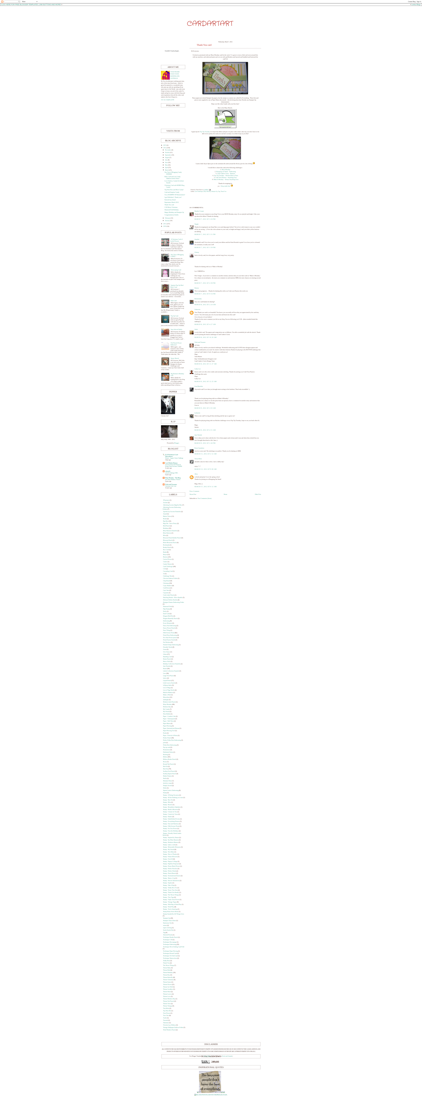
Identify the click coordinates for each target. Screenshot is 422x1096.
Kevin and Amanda (227, 1056)
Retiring (165, 754)
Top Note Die (167, 1011)
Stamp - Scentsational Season (171, 876)
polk (164, 742)
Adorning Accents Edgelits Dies (172, 505)
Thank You (223, 191)
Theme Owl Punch (168, 1001)
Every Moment (167, 623)
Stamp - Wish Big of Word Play (172, 904)
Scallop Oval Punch (169, 771)
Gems (164, 649)
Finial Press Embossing (170, 635)
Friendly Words (167, 647)
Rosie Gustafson (199, 448)
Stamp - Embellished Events (171, 819)
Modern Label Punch (169, 702)
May (166, 165)
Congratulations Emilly (172, 215)
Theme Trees (167, 1003)
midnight (166, 699)
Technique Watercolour (170, 958)
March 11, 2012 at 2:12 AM (206, 454)
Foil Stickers (167, 642)
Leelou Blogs (416, 4)
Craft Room (166, 588)
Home (225, 494)
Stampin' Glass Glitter (169, 920)
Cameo (165, 561)
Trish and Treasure (200, 342)
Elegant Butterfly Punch (170, 618)
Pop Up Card (174, 316)
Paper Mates (166, 723)
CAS (164, 569)
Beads (165, 518)
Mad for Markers (168, 692)
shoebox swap (167, 783)
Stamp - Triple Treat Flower (171, 899)
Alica (196, 474)
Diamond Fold (167, 606)
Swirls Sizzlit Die (168, 930)
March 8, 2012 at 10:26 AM (206, 337)
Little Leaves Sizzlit (169, 683)
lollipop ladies (167, 685)
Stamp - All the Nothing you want (173, 797)
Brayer (165, 554)
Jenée (196, 329)
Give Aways (166, 652)
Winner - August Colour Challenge (174, 458)
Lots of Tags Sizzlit (169, 690)
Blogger (176, 443)
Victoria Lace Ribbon (169, 1025)
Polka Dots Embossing (169, 745)
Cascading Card (168, 571)
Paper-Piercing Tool (169, 730)
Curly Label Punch (168, 595)
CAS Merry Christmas (171, 207)
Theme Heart (167, 991)
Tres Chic (166, 1015)
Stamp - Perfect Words (169, 871)
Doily (164, 611)
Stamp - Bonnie (167, 804)
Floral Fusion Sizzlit (169, 640)
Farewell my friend (170, 200)
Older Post (258, 494)
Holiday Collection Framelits (171, 664)
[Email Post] (209, 189)
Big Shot (165, 521)
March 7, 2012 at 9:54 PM (205, 294)
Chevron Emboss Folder (170, 578)
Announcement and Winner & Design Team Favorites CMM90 (173, 465)
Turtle (165, 1018)
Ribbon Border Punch (169, 759)
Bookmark (166, 545)
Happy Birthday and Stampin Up (174, 212)
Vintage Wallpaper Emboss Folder (173, 1027)
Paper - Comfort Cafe (169, 716)
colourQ (167, 471)
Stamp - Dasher (167, 816)
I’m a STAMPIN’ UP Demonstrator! (175, 195)
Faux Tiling (166, 630)
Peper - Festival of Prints (170, 735)
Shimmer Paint (167, 781)
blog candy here (225, 186)
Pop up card (166, 747)
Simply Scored (167, 785)
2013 (164, 145)
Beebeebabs (198, 299)
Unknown (197, 309)
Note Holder (166, 714)
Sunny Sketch (175, 358)
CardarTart (210, 23)
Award (165, 514)
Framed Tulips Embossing (171, 644)
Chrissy (197, 252)
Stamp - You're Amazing (170, 909)
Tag (219, 191)
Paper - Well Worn (168, 721)
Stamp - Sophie (167, 883)
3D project (166, 500)
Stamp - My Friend (168, 849)
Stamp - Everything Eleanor (171, 821)
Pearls (165, 733)
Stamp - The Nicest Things (171, 895)
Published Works (168, 752)
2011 (164, 224)
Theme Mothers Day (169, 999)
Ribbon (165, 757)
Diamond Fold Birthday (172, 210)
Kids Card (174, 300)
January (167, 220)
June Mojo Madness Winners (172, 479)
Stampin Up (214, 191)
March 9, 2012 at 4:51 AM (205, 430)
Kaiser (165, 668)
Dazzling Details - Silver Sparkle (172, 597)
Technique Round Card (170, 953)
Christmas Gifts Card (170, 486)
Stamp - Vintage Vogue (170, 902)
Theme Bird (166, 970)
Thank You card (204, 45)
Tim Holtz (166, 1008)
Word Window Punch (169, 1030)
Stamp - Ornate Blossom (170, 856)
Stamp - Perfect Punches (170, 868)
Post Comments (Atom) (204, 498)
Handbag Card (167, 656)
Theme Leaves (167, 994)
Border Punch (167, 547)
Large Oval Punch (168, 675)
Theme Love (167, 996)
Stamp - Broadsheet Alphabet (171, 807)
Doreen (197, 288)
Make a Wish (167, 695)
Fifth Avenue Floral (169, 633)
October (167, 152)
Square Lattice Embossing (171, 790)
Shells (165, 778)
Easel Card (166, 613)
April (166, 167)
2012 (164, 148)
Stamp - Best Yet (168, 800)
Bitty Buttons (167, 533)
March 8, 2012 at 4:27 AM (205, 324)
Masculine (166, 697)
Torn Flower (166, 1013)
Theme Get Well (168, 987)
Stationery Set (167, 923)
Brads (164, 552)
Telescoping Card (176, 270)
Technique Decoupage (169, 942)
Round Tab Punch (168, 764)
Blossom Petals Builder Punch (172, 538)
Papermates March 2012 (172, 202)
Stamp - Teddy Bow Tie (170, 887)
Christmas (166, 583)
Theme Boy (166, 975)
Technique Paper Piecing (170, 951)
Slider (165, 788)
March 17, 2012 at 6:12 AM (206, 486)
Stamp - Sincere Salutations (171, 880)
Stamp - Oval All (168, 859)
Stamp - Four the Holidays (171, 831)
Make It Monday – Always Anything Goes (226, 179)
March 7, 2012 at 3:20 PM (205, 219)
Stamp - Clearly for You (170, 812)
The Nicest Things (168, 965)
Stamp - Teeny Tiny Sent (170, 890)
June (166, 162)
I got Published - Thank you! (173, 197)
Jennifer (197, 239)
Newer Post (193, 494)
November (168, 150)
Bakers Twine (167, 516)
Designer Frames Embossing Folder (173, 602)
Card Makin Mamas (171, 463)
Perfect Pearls (167, 738)
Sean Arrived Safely (176, 329)
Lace (164, 673)
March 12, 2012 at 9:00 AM (206, 469)
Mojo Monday (207, 191)
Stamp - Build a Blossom (170, 809)
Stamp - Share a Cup (169, 878)
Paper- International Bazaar (171, 728)
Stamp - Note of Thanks (170, 854)
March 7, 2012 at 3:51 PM (205, 234)
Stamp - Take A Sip (168, 885)
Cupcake (165, 593)
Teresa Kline (198, 459)
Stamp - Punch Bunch (169, 873)
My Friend (166, 711)
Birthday (165, 528)
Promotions (166, 750)
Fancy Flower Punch (169, 628)
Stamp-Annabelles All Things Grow (173, 914)
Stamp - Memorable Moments (172, 847)
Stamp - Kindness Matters (170, 842)
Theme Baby (167, 968)
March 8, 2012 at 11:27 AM (206, 364)
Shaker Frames (167, 776)
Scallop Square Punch (169, 773)
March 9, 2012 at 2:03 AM (205, 408)
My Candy (166, 709)
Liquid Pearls (167, 680)
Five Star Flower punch (170, 637)
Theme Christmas (168, 979)
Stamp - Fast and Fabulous (171, 824)
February (167, 218)
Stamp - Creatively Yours (170, 814)
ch (164, 573)
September (168, 155)
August (167, 157)
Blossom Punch (167, 540)
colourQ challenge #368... (171, 473)
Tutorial (165, 1020)
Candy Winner (167, 564)
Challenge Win (167, 576)
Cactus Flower (167, 559)
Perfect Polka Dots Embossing (172, 740)
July (166, 160)
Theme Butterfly (168, 977)
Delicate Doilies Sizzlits (170, 600)
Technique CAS (167, 939)
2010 (164, 226)
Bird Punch (166, 526)
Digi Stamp (166, 609)
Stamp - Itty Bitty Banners (171, 840)
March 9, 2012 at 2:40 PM (205, 443)
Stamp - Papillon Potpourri (171, 864)
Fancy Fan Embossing (169, 625)
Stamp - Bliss (167, 802)
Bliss (164, 535)
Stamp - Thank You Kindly (171, 892)
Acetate (165, 502)
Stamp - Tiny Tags (168, 897)
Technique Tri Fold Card (170, 956)
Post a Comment (194, 491)
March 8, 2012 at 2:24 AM (205, 304)
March (167, 170)
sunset (165, 925)
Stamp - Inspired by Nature (171, 837)
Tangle (197, 224)
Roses (165, 761)
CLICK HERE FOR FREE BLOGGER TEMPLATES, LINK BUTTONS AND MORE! (31, 4)
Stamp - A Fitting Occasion (171, 795)
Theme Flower (167, 984)
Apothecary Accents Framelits (172, 511)
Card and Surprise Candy (172, 192)
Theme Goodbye (168, 989)
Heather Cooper (199, 211)
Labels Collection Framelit (171, 671)
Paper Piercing (167, 726)
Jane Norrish (198, 435)
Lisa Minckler (199, 386)
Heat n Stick (166, 661)
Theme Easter (167, 982)
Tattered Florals (167, 935)
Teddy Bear (166, 960)
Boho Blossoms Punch (169, 542)
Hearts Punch (167, 659)
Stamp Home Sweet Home (170, 911)
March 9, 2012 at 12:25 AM (206, 381)
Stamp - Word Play (168, 907)
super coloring (167, 927)
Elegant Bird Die (168, 616)
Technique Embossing (169, 944)
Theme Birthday (168, 972)
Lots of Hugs (167, 687)
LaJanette (197, 413)
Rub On (165, 766)
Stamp (165, 792)
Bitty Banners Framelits (170, 530)
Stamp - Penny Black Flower (171, 866)
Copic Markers (167, 585)
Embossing (166, 621)
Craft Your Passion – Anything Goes (226, 177)
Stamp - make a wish (169, 845)
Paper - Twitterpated (169, 719)
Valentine (166, 1022)
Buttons (165, 557)
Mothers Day (167, 707)
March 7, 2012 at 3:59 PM (205, 247)
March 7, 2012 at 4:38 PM (205, 283)
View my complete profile (167, 100)
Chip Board (166, 581)
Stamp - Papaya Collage (170, 861)
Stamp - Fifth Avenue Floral (171, 826)
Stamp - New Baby (168, 852)
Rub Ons (165, 769)
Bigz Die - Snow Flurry (170, 523)
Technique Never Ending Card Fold (173, 947)
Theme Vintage (167, 1006)
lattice (165, 678)
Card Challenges (199, 191)
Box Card (166, 549)
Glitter (165, 654)
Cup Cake (166, 590)
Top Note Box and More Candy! (174, 189)
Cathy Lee (198, 369)
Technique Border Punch (170, 937)
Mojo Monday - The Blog (173, 478)
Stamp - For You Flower (170, 828)
